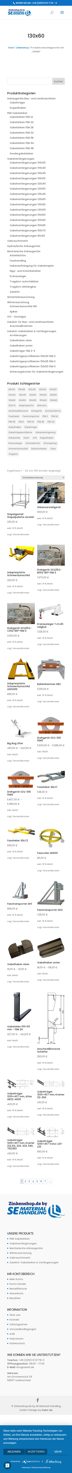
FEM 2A (54, 416)
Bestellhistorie (18, 1288)
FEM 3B (40, 421)
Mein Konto (16, 1279)
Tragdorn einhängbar (23, 286)
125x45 (43, 394)
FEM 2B (12, 421)
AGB (12, 1334)
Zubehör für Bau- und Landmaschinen (30, 322)
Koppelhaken (18, 108)
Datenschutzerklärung (41, 1467)
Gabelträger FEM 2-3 (22, 351)
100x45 (42, 389)
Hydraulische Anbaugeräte (23, 246)
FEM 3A (30, 421)
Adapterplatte (26, 405)
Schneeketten (32, 443)
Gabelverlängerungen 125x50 (28, 199)
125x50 (53, 394)
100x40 (32, 389)
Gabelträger (17, 102)
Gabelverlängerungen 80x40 (27, 235)
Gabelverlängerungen (20, 158)
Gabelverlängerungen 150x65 (28, 225)
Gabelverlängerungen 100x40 (28, 168)
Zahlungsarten (18, 1324)
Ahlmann (42, 405)
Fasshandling (18, 260)
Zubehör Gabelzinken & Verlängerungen (31, 331)
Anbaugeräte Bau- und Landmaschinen (31, 98)
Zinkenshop (22, 47)
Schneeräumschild (18, 448)
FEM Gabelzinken (17, 113)
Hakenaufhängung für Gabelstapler (32, 265)
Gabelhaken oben (21, 340)
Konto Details (18, 1284)
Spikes (13, 311)
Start (11, 47)
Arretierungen (18, 335)
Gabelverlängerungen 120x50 (28, 188)
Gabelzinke (14, 437)
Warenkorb (16, 1293)
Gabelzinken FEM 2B (21, 127)
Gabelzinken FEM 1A (21, 117)
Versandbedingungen (23, 1329)
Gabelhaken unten (21, 345)
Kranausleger (18, 276)
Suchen (58, 81)
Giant (26, 437)
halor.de (47, 1410)
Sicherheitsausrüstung (20, 297)
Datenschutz (17, 1343)
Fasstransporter (31, 416)
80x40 (12, 389)
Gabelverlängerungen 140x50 (28, 209)
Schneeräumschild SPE (23, 306)
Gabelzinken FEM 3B (21, 137)
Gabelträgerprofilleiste (20, 432)
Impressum (16, 1338)
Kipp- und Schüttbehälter (25, 271)
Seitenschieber (39, 448)
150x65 (53, 400)
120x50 (32, 394)
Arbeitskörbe (18, 255)
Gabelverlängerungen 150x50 (28, 214)
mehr (58, 1451)
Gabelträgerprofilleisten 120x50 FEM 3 (33, 366)
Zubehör (15, 291)
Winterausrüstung (18, 302)
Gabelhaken (15, 427)
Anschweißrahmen (21, 326)
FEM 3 (21, 421)
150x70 (12, 405)
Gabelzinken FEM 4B (22, 148)
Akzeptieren (36, 1451)
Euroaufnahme (53, 410)
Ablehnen (14, 1451)
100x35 (21, 389)
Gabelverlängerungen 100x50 (28, 178)
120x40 (12, 394)
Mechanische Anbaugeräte (23, 251)
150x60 (43, 400)
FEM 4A (50, 421)
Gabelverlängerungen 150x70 (28, 230)
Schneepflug (50, 443)
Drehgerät (36, 410)
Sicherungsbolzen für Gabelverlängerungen (36, 371)
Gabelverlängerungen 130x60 (28, 204)
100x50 (53, 389)
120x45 (22, 394)
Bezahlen (15, 1298)
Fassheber (14, 416)
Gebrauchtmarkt (17, 241)
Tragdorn (13, 454)
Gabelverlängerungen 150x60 (28, 220)
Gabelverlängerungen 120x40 (28, 183)
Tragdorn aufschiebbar (24, 281)
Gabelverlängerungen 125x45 (28, 194)
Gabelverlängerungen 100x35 (28, 162)
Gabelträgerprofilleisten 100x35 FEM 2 (33, 361)
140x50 (22, 400)
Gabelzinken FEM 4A (22, 143)
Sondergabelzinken (21, 153)
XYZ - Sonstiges (16, 316)
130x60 (12, 400)
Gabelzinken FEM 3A (22, 132)
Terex (53, 448)
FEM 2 (45, 416)
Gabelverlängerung (45, 432)
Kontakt (14, 1319)
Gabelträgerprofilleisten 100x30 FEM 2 (33, 356)
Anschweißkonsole (18, 410)
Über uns (15, 1315)
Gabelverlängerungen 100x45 (28, 173)
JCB (35, 437)
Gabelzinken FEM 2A (22, 122)
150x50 (32, 400)
